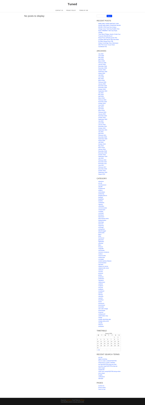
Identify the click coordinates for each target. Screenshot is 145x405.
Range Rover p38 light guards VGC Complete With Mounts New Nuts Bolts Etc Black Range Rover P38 (108, 39)
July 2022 (100, 121)
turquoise (100, 312)
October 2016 (102, 170)
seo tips (100, 357)
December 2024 (102, 85)
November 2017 (102, 163)
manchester (101, 250)
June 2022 (101, 123)
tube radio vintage (103, 308)
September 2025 (102, 71)
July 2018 (100, 158)
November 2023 (102, 101)
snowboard (101, 291)
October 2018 (102, 154)
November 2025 (102, 68)
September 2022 (102, 119)
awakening (101, 193)
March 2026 (101, 61)
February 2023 (102, 112)
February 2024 (102, 100)
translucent (101, 303)
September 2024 (102, 91)
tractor (100, 301)
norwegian (101, 259)
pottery (100, 275)
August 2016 (101, 174)
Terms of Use (83, 10)
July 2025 (100, 75)
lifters (99, 245)
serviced (100, 287)
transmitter (101, 307)
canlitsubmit (101, 376)
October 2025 (102, 69)
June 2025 (101, 77)
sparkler (100, 292)
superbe (100, 298)
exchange (101, 227)
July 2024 (100, 92)
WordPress (68, 400)
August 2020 (101, 140)
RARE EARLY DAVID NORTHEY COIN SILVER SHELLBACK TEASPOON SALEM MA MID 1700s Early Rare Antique (109, 25)
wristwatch (101, 326)
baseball (100, 197)
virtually (100, 322)
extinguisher (101, 229)
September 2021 (102, 130)
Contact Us (59, 10)
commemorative (102, 208)
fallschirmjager (102, 231)
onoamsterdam (102, 262)
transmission (101, 305)
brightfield (101, 199)
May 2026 (101, 57)
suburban (100, 296)
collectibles (101, 206)
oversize (100, 271)
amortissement (102, 185)
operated (100, 264)
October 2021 (102, 128)
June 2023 (101, 105)
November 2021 (102, 126)
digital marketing (102, 359)
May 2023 (101, 107)
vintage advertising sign (104, 319)
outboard (100, 269)
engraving (101, 225)
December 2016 (102, 168)
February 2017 (102, 167)
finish (99, 236)
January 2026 (102, 64)
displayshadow (102, 220)
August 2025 (101, 73)
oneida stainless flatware (104, 261)
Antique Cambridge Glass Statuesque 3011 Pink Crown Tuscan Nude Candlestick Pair (108, 44)
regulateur (101, 280)
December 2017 (102, 161)
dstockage (101, 222)
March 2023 (101, 110)
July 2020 (100, 142)
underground (101, 314)
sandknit (100, 284)
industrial (100, 243)
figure (99, 234)
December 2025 (102, 66)
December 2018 (102, 151)
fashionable (101, 232)
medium (100, 254)
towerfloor (101, 300)
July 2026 (100, 54)
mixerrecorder (102, 255)
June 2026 (101, 55)
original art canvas (103, 266)
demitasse (101, 215)
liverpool (100, 246)
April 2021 (101, 133)
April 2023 (101, 108)
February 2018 (102, 160)
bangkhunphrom (102, 195)
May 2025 (101, 78)
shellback (100, 289)
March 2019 (101, 147)
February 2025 (102, 82)
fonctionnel (101, 238)
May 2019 (101, 146)
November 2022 (102, 115)
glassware (101, 239)
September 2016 (102, 172)
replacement (101, 282)
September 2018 (102, 156)
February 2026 (102, 62)
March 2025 (101, 80)
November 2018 (102, 153)
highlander (101, 241)
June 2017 (101, 165)
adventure (101, 181)
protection (101, 277)
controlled (101, 213)
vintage (100, 317)
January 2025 (102, 84)
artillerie (100, 190)
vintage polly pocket (103, 321)
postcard (100, 273)
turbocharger (101, 310)
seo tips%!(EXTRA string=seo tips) (107, 364)
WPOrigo (82, 400)
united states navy (103, 315)
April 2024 (101, 96)
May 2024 (101, 94)
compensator (101, 209)
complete (100, 211)
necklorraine (101, 257)
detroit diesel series (103, 218)
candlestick (101, 202)
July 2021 (100, 131)
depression (101, 216)
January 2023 (102, 114)
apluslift (100, 186)
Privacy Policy (71, 10)
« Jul (98, 350)
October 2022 (102, 117)
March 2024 (101, 98)
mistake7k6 (101, 369)
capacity (100, 204)
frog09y (100, 375)
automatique (101, 192)
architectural (101, 188)
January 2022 (102, 124)
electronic (100, 223)
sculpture (100, 285)
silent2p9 (100, 378)
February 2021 (102, 135)
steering (100, 294)
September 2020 (102, 138)
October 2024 (102, 89)
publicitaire (101, 278)
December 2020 (102, 137)
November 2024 (102, 87)
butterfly (100, 200)
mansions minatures (103, 252)
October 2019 (102, 144)
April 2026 (101, 59)
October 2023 (102, 103)
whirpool (100, 324)
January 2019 (102, 149)
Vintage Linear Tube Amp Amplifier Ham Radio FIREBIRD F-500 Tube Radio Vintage (108, 30)
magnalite (101, 248)
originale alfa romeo (103, 268)
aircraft (100, 183)
